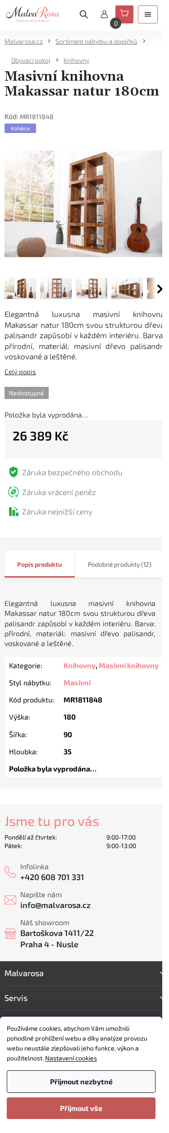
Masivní (77, 682)
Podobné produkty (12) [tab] (119, 564)
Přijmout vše (81, 1108)
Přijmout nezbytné (81, 1081)
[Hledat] (84, 14)
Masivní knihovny (129, 665)
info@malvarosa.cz (55, 905)
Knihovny (80, 665)
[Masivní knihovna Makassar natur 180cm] (84, 202)
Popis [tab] (25, 564)
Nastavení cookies (71, 1058)
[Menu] (148, 14)
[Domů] (27, 41)
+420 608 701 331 (52, 877)
